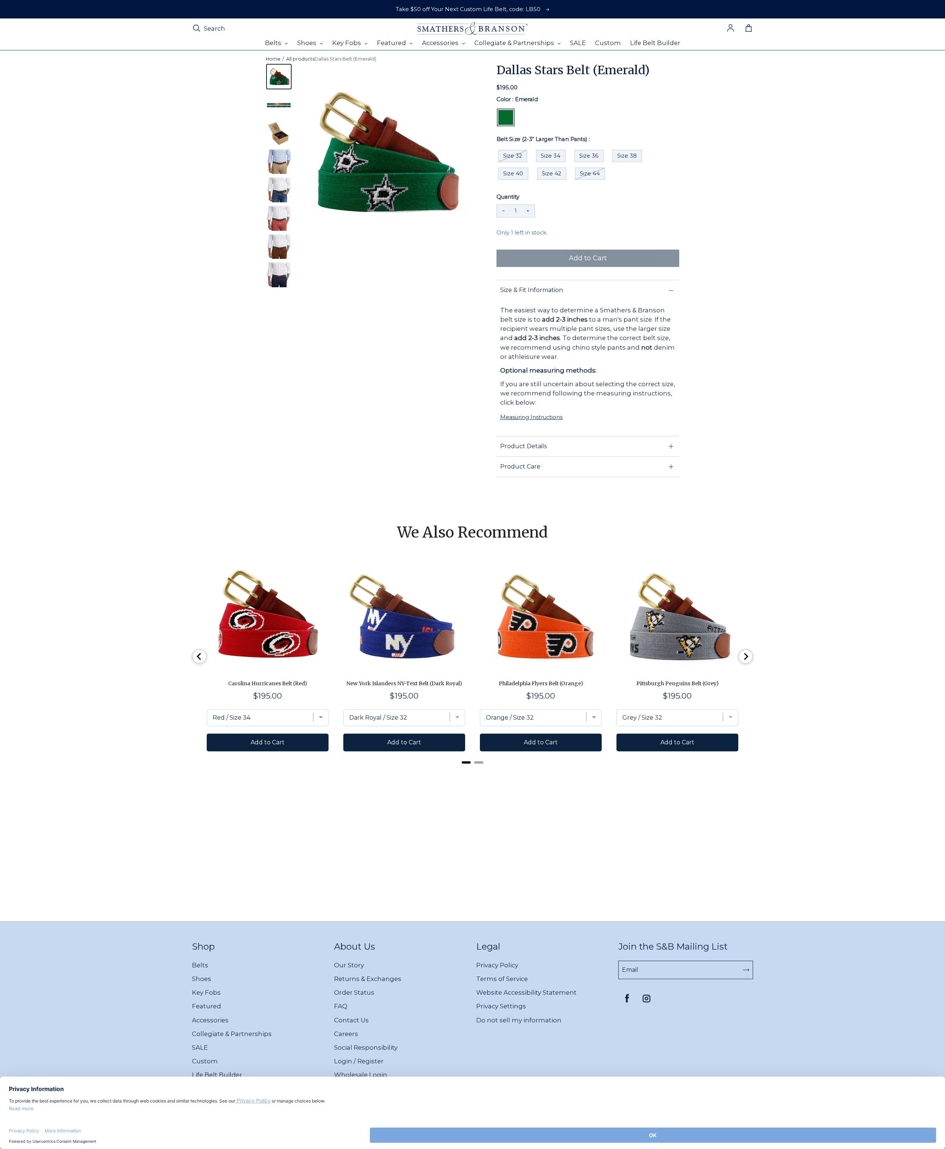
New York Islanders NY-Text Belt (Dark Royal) (404, 683)
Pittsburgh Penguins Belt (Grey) (677, 683)
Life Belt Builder (217, 1074)
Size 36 (588, 155)
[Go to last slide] (199, 656)
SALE (200, 1047)
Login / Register (359, 1061)
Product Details (523, 446)
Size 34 (550, 155)
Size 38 (627, 155)
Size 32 (512, 155)
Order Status (354, 992)
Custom (205, 1061)
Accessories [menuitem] (441, 43)
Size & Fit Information (531, 290)
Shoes (201, 978)
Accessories (210, 1020)
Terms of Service (502, 978)
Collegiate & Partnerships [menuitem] (515, 43)
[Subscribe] (746, 970)
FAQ (340, 1006)
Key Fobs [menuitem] (347, 43)
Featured (206, 1006)
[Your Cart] (748, 28)
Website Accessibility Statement (526, 992)
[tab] (466, 762)
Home (273, 59)
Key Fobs (206, 992)
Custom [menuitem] (608, 43)
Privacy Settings (501, 1006)
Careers (346, 1033)
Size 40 (513, 173)
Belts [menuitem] (274, 43)
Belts (200, 965)
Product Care (520, 466)
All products (300, 59)
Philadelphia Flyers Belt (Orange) (541, 683)
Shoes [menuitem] (307, 43)
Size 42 (551, 173)
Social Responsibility (366, 1047)
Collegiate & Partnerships (232, 1033)
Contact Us (351, 1020)
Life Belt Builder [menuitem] (655, 43)
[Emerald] (505, 117)
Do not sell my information (518, 1020)
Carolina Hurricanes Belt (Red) (267, 683)
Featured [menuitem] (392, 43)
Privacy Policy (497, 965)
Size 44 (590, 173)
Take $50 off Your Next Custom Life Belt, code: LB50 (468, 9)
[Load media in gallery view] (279, 76)
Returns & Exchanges (367, 978)
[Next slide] (745, 656)
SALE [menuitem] (578, 43)
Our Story (349, 965)
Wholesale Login (360, 1074)
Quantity (507, 196)
